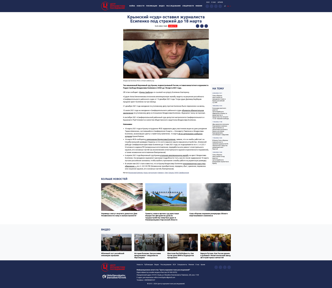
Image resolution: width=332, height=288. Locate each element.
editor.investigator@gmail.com (164, 277)
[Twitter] (202, 26)
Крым (146, 173)
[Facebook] (197, 26)
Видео (162, 6)
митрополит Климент (156, 173)
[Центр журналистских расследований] (113, 6)
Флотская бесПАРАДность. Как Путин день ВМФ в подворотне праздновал (180, 255)
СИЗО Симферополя (181, 173)
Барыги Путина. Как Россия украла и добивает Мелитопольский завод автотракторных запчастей (215, 255)
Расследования (173, 6)
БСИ (207, 2)
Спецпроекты (182, 264)
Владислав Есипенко (135, 173)
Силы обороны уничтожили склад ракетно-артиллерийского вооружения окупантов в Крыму (220, 159)
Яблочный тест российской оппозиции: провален (112, 254)
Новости (140, 6)
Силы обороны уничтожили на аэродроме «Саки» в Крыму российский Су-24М (219, 99)
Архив (220, 2)
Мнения (199, 6)
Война (132, 6)
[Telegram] (206, 26)
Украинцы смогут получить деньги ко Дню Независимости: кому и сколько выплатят (119, 215)
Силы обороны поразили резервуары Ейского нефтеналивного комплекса (208, 215)
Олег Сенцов (169, 173)
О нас (213, 2)
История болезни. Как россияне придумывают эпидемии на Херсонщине (147, 255)
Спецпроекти (188, 6)
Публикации (151, 6)
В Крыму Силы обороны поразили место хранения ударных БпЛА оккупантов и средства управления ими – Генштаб (220, 145)
